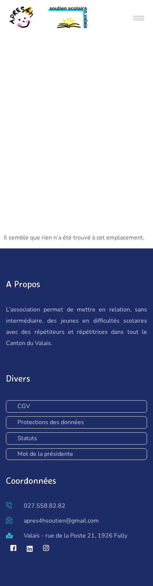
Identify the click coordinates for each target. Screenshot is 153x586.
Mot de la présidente (45, 454)
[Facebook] (13, 548)
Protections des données (50, 422)
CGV (23, 406)
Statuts (27, 438)
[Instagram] (46, 548)
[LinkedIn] (29, 548)
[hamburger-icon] (138, 18)
